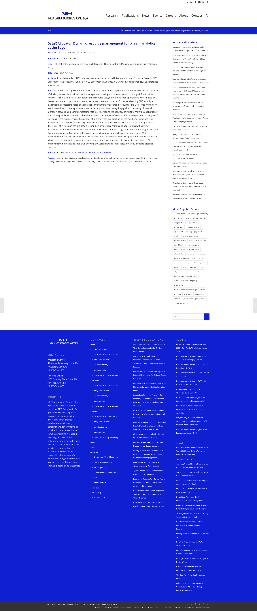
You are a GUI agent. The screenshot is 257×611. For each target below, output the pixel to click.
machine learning (180, 240)
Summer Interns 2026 (184, 459)
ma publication (179, 245)
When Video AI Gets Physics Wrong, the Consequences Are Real (192, 482)
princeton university (190, 267)
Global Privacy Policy (109, 604)
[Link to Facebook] (195, 2)
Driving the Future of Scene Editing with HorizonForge (192, 560)
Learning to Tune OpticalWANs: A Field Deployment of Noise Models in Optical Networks (188, 106)
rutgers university (180, 272)
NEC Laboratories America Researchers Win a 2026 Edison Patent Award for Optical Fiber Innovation (192, 451)
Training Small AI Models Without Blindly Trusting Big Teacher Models (192, 515)
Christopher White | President (106, 457)
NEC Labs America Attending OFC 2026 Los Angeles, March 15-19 (191, 431)
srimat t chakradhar (105, 161)
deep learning (179, 218)
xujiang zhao (199, 294)
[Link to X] (187, 2)
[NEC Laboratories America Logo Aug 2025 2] (68, 15)
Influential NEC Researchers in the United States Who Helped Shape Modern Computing (190, 586)
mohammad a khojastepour (197, 254)
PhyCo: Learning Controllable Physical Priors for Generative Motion (190, 128)
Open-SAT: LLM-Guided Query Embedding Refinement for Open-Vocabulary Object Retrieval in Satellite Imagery (189, 59)
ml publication (179, 254)
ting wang (193, 281)
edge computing (60, 158)
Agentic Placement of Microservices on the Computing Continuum (190, 164)
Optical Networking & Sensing (106, 375)
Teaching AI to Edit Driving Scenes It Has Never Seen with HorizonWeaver (192, 466)
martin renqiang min (194, 245)
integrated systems (94, 158)
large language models (191, 236)
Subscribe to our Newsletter (105, 472)
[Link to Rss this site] (207, 2)
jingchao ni (198, 232)
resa (201, 267)
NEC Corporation (100, 467)
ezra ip (202, 218)
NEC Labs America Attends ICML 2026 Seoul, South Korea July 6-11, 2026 (191, 358)
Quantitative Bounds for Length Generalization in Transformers (185, 156)
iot (105, 158)
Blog (50, 30)
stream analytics (122, 161)
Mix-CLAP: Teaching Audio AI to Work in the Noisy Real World (191, 490)
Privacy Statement (97, 497)
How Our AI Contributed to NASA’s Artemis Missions (189, 544)
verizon (202, 290)
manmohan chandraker (197, 240)
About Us (94, 452)
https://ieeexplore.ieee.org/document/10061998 (89, 152)
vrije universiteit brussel (141, 161)
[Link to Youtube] (199, 2)
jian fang (189, 232)
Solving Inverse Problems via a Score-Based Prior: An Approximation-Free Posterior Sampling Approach (190, 146)
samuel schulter (195, 272)
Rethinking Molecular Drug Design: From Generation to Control (192, 552)
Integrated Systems (102, 359)
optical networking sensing (196, 263)
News (92, 442)
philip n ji (177, 267)
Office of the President (103, 462)
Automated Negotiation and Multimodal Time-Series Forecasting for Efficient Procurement (191, 49)
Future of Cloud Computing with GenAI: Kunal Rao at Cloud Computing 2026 (191, 399)
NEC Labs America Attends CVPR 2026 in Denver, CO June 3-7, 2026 (192, 383)
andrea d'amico (179, 214)
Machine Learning (101, 364)
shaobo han (191, 276)
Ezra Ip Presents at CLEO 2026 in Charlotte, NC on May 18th (189, 391)
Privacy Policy (95, 604)
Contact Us (94, 488)
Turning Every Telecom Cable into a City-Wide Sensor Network (192, 474)
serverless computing (86, 161)
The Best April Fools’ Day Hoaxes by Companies (190, 577)
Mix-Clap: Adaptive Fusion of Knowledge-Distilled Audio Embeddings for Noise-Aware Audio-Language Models (190, 118)
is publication (113, 158)
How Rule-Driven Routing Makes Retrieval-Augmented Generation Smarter (189, 525)
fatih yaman (178, 223)
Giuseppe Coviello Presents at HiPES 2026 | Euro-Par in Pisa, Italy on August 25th (191, 348)
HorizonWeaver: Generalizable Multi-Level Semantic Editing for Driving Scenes (190, 196)
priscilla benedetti (137, 158)
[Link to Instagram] (203, 2)
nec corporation (197, 258)
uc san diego (178, 285)
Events (93, 447)
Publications (71, 52)
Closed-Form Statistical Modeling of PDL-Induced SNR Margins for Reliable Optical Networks (189, 70)
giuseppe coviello (76, 158)
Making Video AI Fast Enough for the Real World (192, 535)
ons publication (179, 263)
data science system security (197, 214)
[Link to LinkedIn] (191, 2)
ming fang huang (193, 249)
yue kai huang (200, 299)
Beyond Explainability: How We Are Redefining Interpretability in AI (190, 568)
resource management (66, 161)
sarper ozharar (179, 276)
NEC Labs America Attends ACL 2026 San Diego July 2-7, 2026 (192, 366)
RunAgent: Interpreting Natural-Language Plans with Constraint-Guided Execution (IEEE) (191, 81)
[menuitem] (112, 15)
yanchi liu (177, 299)
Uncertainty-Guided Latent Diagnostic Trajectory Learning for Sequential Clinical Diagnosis (189, 186)
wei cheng (177, 294)
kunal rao (124, 158)
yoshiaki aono (188, 299)
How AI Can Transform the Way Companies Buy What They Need (189, 499)
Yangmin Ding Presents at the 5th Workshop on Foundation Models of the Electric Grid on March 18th (192, 421)
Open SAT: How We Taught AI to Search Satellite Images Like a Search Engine (192, 507)
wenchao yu (188, 294)
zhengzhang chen (180, 303)
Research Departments (99, 349)
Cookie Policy (95, 492)
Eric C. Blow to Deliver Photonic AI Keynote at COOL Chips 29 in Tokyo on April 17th (191, 409)
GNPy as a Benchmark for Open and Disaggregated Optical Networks (187, 136)
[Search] (206, 15)
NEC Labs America (88, 52)
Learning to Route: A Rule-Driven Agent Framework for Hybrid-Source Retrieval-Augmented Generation (189, 174)
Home (92, 344)
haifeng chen (178, 227)
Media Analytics (100, 370)
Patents (93, 411)
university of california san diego (185, 290)
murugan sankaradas (181, 258)
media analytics (179, 249)
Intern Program (100, 482)
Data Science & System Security (106, 354)
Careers (93, 478)
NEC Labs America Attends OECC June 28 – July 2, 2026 (192, 374)
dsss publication (192, 218)
